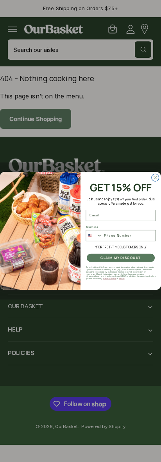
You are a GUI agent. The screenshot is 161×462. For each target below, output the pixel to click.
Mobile (92, 226)
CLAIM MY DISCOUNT (120, 258)
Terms (121, 279)
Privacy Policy (109, 279)
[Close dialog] (155, 178)
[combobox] (94, 235)
